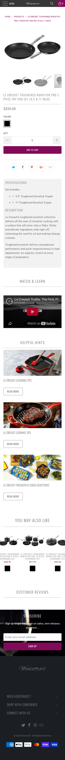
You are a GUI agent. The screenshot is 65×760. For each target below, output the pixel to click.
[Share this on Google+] (41, 167)
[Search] (53, 3)
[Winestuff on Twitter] (23, 725)
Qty (5, 133)
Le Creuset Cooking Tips (17, 432)
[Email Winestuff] (41, 725)
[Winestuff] (32, 3)
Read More (13, 391)
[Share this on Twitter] (14, 167)
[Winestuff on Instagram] (35, 725)
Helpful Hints (32, 342)
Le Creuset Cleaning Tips (17, 380)
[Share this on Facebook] (23, 167)
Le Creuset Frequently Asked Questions (26, 485)
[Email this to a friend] (50, 167)
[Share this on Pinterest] (32, 167)
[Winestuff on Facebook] (29, 725)
